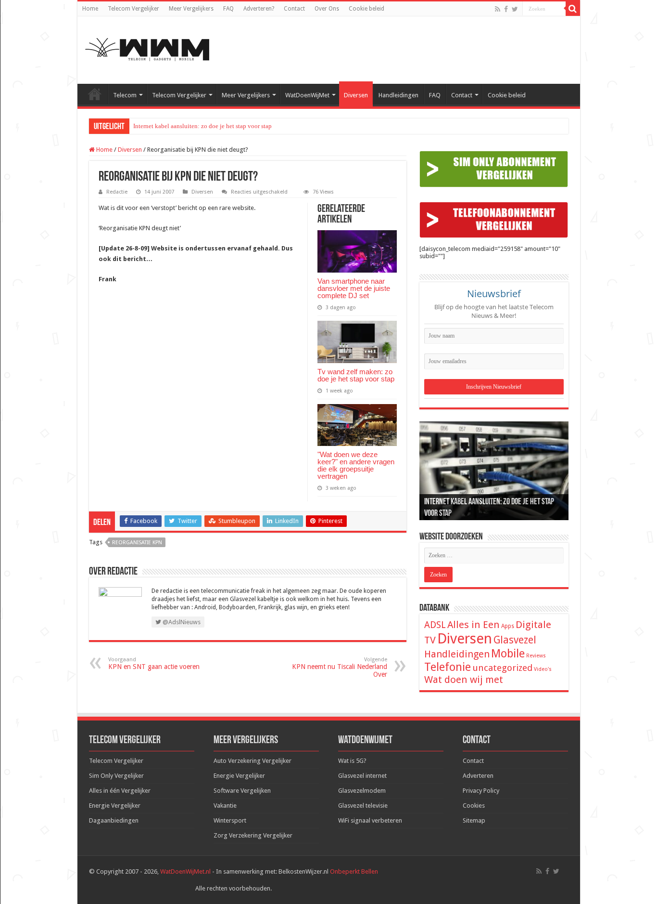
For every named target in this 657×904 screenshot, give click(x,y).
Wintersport (230, 820)
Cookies (474, 805)
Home (90, 8)
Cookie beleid (366, 8)
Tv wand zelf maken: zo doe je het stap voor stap (355, 375)
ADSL (435, 624)
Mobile (508, 653)
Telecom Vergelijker (133, 8)
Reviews (536, 656)
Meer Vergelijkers (191, 8)
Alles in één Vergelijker (120, 790)
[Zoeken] (573, 8)
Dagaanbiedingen (114, 820)
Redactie (116, 192)
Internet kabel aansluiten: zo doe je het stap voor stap (202, 126)
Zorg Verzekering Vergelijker (253, 835)
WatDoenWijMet (307, 95)
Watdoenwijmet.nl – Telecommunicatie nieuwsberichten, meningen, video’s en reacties (94, 94)
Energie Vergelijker (114, 805)
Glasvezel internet (362, 775)
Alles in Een (473, 624)
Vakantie (225, 805)
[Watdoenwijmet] (147, 48)
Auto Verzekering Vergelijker (252, 760)
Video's (543, 669)
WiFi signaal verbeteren (370, 820)
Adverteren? (258, 8)
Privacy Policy (481, 790)
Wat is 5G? (352, 760)
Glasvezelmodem (362, 790)
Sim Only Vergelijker (116, 775)
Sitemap (474, 820)
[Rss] (497, 9)
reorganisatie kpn (137, 542)
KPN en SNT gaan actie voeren (154, 663)
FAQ (228, 8)
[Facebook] (506, 9)
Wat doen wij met (463, 679)
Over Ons (327, 8)
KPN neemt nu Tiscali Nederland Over (339, 667)
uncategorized (502, 667)
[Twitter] (515, 9)
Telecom (125, 95)
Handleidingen (398, 95)
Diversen (356, 95)
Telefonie (447, 667)
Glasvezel (514, 640)
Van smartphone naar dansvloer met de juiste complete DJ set (353, 288)
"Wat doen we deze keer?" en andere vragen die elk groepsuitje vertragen (355, 465)
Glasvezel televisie (363, 805)
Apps (507, 626)
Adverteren (478, 775)
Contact (294, 8)
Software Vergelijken (242, 790)
